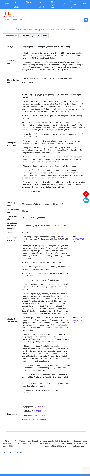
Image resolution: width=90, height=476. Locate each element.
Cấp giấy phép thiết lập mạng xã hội (8, 443)
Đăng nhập (7, 452)
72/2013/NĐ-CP (39, 407)
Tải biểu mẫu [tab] (42, 36)
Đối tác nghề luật (53, 4)
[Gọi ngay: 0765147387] (86, 194)
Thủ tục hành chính (29, 4)
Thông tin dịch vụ (73, 4)
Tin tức (64, 4)
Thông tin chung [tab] (26, 36)
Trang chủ (6, 4)
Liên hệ (84, 4)
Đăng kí (19, 452)
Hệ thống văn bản (17, 4)
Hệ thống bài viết (42, 4)
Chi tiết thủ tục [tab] (11, 36)
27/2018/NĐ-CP (39, 411)
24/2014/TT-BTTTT (40, 419)
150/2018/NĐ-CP (40, 415)
